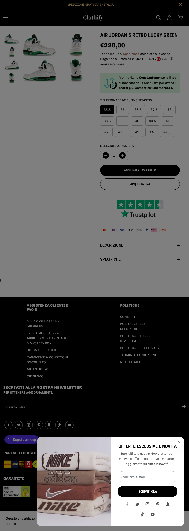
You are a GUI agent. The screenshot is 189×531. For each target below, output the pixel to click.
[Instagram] (147, 504)
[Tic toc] (142, 514)
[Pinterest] (158, 504)
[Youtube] (153, 514)
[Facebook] (127, 504)
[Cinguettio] (137, 504)
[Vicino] (179, 442)
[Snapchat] (168, 504)
